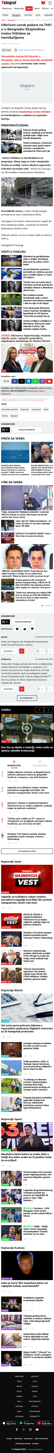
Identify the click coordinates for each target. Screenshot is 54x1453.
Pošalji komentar (27, 430)
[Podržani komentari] (24, 628)
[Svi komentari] (17, 628)
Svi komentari (27, 698)
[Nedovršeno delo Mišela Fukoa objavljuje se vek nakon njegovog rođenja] (11, 1340)
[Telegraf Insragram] (30, 1429)
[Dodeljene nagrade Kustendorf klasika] (11, 1304)
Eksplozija (24, 409)
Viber (41, 391)
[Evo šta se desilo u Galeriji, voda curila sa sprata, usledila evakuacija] (27, 728)
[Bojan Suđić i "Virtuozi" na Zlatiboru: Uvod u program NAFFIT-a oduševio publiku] (11, 1358)
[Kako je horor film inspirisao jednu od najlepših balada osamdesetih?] (27, 1265)
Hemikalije (36, 409)
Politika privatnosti (23, 1443)
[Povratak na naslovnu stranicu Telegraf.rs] (8, 3)
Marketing (18, 1438)
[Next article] (52, 726)
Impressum (28, 1438)
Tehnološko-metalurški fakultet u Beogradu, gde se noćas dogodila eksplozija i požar (27, 60)
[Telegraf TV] (37, 1429)
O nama (9, 1438)
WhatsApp (32, 391)
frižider (5, 416)
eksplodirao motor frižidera (35, 111)
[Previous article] (2, 726)
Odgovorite (9, 651)
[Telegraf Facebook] (16, 1429)
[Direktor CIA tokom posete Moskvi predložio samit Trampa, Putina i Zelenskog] (11, 939)
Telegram (5, 394)
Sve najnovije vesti (27, 851)
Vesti (3, 20)
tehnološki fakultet (10, 409)
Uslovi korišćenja (37, 400)
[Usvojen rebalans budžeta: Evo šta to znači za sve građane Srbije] (11, 1049)
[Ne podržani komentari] (32, 628)
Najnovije (11, 861)
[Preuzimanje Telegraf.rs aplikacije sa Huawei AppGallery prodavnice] (45, 1423)
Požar (46, 409)
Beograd (11, 20)
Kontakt (35, 1443)
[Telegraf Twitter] (23, 1429)
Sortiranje (6, 629)
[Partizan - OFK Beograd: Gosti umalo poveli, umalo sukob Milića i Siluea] (11, 1214)
